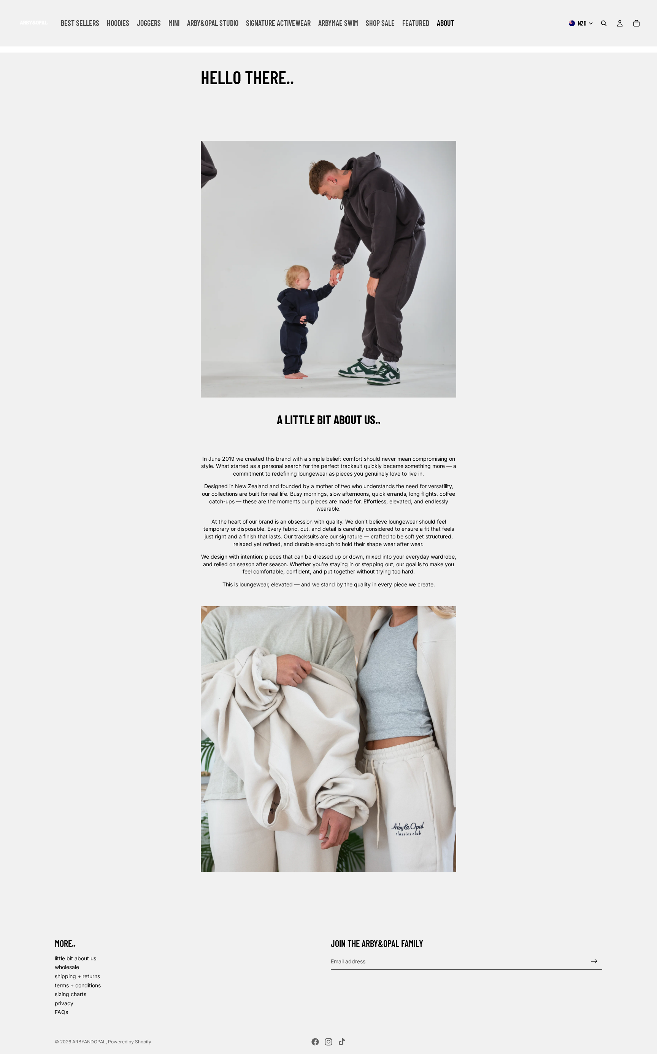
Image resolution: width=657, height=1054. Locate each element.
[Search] (603, 23)
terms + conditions (78, 985)
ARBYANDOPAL (89, 1041)
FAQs (61, 1012)
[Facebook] (315, 1041)
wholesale (67, 967)
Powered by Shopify (129, 1041)
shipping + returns (77, 976)
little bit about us (75, 958)
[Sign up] (594, 961)
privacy (64, 1003)
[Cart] (636, 23)
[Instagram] (328, 1041)
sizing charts (70, 994)
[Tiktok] (341, 1041)
